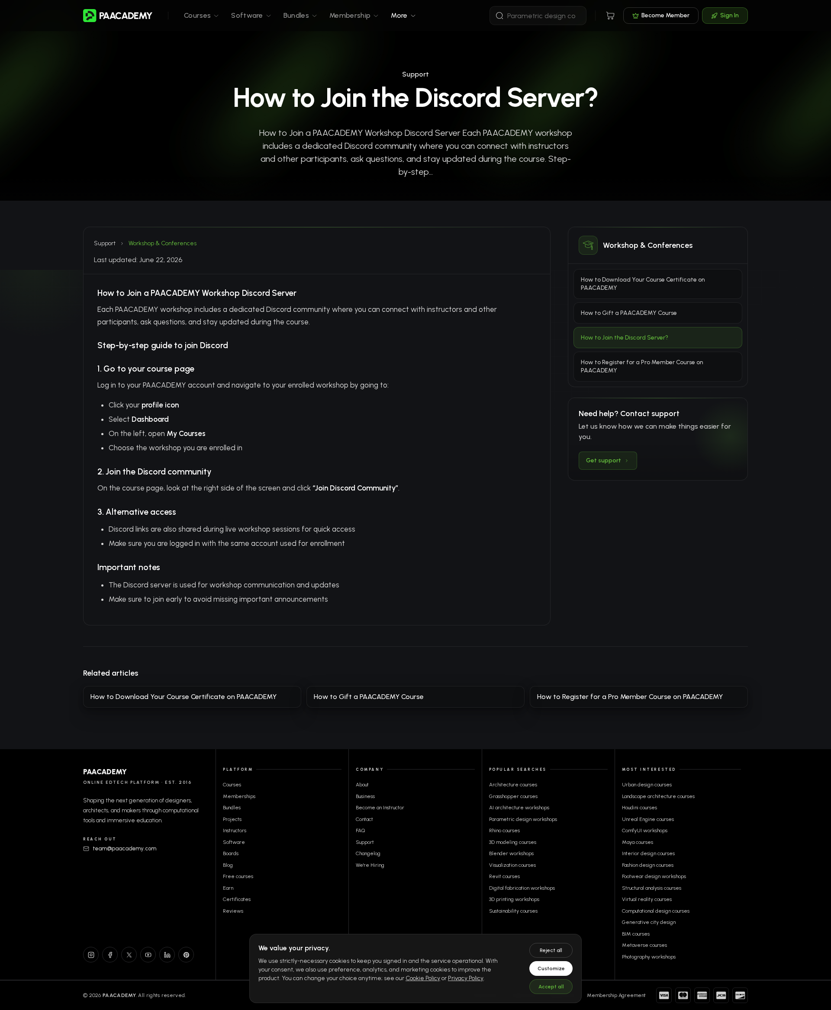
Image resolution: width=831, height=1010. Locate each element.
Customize (551, 968)
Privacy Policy (465, 978)
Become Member (665, 15)
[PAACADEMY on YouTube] (148, 954)
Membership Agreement (616, 995)
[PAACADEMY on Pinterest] (186, 954)
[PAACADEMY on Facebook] (110, 954)
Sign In (729, 15)
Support (105, 243)
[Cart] (610, 15)
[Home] (117, 15)
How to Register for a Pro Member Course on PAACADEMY (642, 366)
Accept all (551, 987)
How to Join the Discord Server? (624, 337)
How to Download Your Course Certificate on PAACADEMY (643, 284)
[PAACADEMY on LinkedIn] (167, 954)
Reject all (551, 950)
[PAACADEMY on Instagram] (91, 954)
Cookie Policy (423, 978)
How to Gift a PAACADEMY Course (629, 313)
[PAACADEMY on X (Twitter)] (129, 954)
